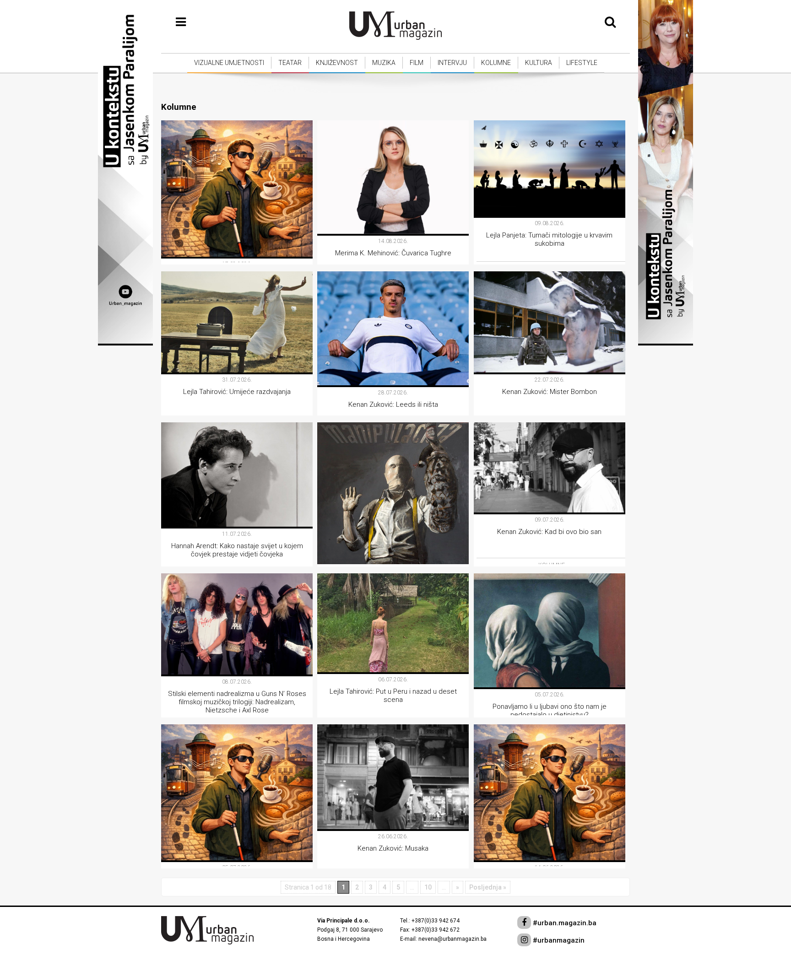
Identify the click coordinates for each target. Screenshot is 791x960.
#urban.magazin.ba (563, 923)
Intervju (452, 62)
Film (416, 62)
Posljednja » (487, 887)
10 (428, 887)
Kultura (538, 62)
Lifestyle (581, 62)
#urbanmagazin (558, 940)
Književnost (337, 62)
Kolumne (496, 62)
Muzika (384, 62)
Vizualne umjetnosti (229, 62)
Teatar (290, 62)
